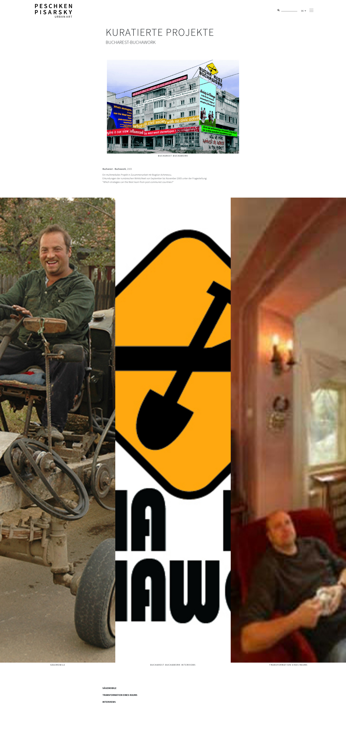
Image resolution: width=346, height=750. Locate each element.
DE (302, 10)
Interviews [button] (109, 701)
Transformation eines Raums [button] (119, 695)
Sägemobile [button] (109, 688)
